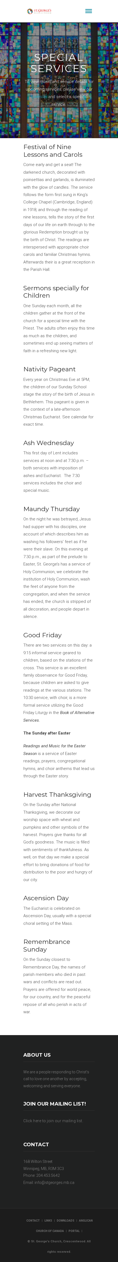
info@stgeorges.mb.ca (54, 1182)
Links (48, 1220)
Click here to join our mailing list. (53, 1121)
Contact (33, 1220)
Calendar (39, 96)
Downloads (65, 1220)
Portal (74, 1231)
